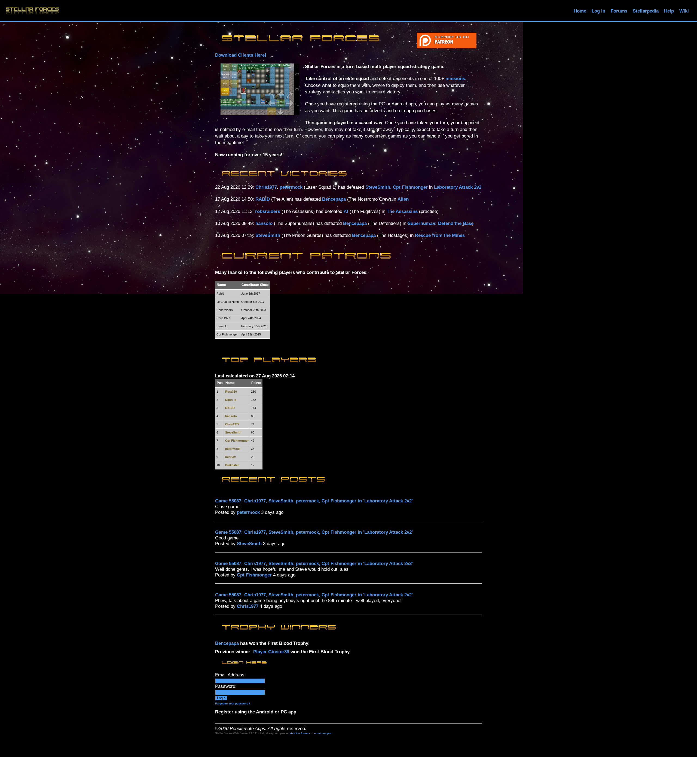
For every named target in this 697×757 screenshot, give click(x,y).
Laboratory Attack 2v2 (457, 187)
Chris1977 (266, 187)
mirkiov (230, 457)
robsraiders (267, 211)
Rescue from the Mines (440, 235)
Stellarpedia (646, 11)
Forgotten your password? (232, 703)
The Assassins (402, 211)
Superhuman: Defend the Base (440, 223)
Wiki (684, 11)
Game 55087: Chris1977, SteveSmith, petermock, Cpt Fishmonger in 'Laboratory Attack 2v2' (314, 500)
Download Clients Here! (240, 55)
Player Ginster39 (271, 651)
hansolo (264, 223)
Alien (403, 199)
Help (669, 11)
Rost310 (231, 391)
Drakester (232, 465)
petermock (291, 187)
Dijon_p (230, 399)
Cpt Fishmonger (410, 187)
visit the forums (299, 733)
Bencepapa (334, 199)
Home (580, 11)
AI (346, 211)
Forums (619, 11)
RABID (262, 199)
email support (323, 733)
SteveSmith (377, 187)
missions (455, 78)
